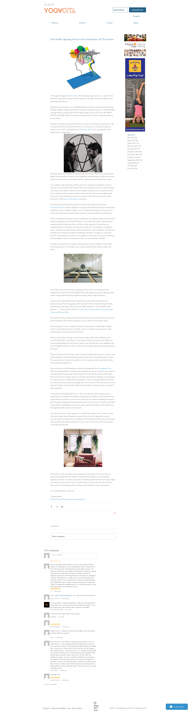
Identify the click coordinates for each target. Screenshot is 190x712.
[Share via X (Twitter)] (57, 507)
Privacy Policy (77, 708)
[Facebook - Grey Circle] (45, 4)
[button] (55, 23)
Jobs (69, 708)
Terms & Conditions (58, 708)
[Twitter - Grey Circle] (49, 4)
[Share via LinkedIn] (62, 507)
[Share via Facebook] (51, 507)
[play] (141, 54)
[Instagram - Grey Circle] (52, 4)
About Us (46, 708)
